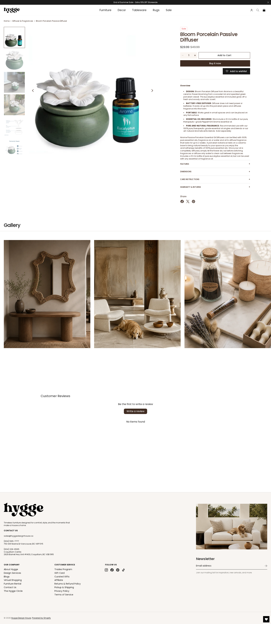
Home (6, 21)
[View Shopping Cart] (264, 10)
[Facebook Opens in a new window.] (182, 201)
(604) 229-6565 (11, 549)
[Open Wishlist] (266, 619)
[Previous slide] (32, 90)
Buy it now (215, 63)
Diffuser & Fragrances (22, 21)
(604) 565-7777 (11, 541)
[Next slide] (152, 90)
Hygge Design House (21, 618)
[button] (258, 10)
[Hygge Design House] (23, 509)
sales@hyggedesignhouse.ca (18, 536)
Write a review (135, 411)
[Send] (266, 566)
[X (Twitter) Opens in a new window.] (188, 201)
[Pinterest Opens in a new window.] (193, 201)
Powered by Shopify (41, 618)
